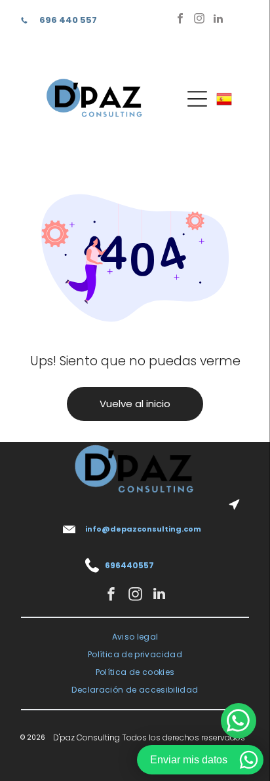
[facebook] (180, 19)
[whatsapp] (238, 722)
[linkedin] (218, 19)
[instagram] (199, 19)
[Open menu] (197, 99)
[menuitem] (135, 637)
